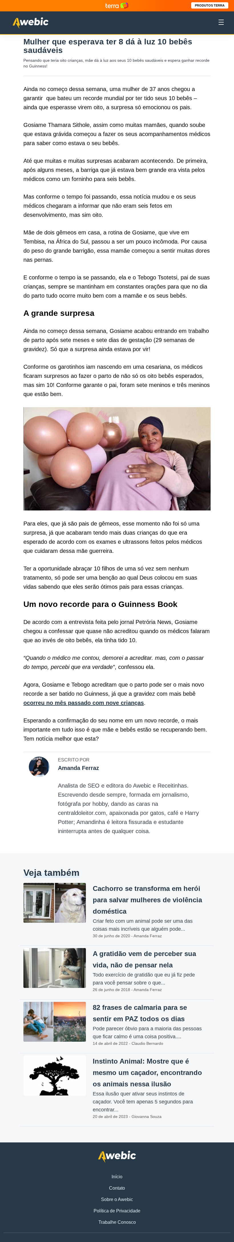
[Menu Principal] (221, 23)
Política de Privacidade (117, 1210)
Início (117, 1176)
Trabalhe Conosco (117, 1222)
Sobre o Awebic (117, 1199)
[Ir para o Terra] (117, 5)
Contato (117, 1188)
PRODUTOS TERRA (210, 5)
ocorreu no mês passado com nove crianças (83, 703)
